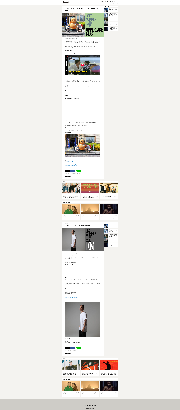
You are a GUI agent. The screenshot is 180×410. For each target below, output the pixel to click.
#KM (66, 350)
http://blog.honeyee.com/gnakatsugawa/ (71, 164)
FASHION (106, 1)
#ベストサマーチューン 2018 (69, 173)
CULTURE (111, 1)
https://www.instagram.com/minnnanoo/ (71, 165)
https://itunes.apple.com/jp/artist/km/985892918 (72, 297)
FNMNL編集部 (71, 38)
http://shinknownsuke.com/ (69, 161)
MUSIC (102, 1)
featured (66, 7)
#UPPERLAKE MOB (77, 173)
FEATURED (116, 1)
